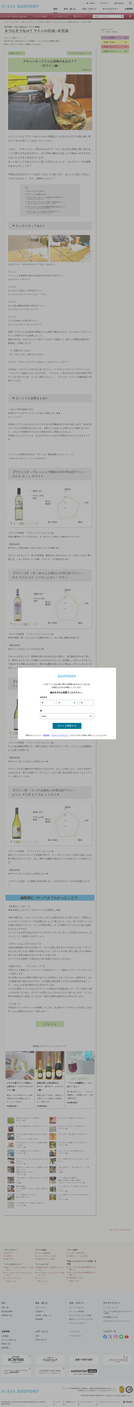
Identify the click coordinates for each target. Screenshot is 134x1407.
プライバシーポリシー (59, 735)
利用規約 (46, 735)
